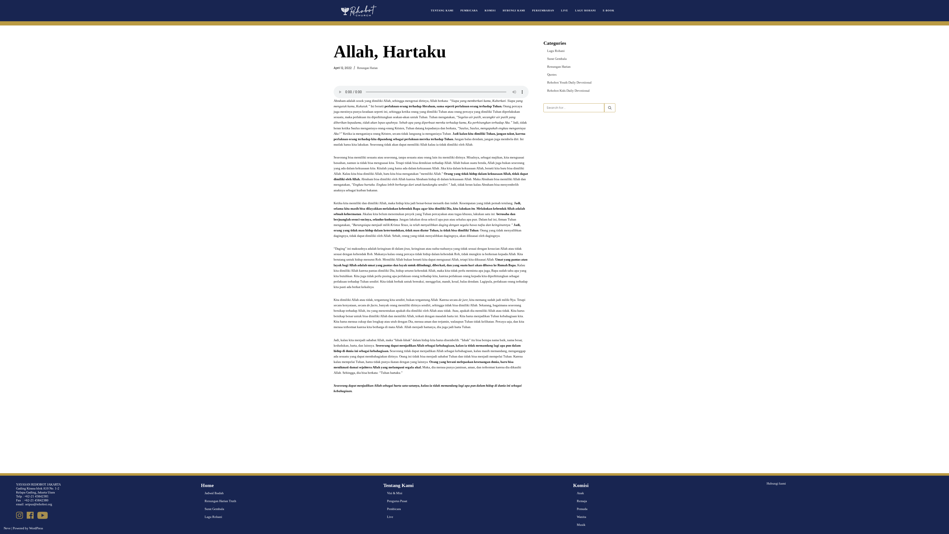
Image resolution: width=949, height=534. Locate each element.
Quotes (552, 74)
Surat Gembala (557, 59)
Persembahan (543, 10)
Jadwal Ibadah (214, 493)
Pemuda (582, 509)
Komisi (490, 10)
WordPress (36, 528)
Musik (581, 525)
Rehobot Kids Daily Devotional (568, 90)
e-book (608, 10)
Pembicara (469, 10)
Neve (7, 528)
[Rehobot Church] (358, 10)
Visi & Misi (394, 493)
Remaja (582, 501)
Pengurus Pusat (397, 501)
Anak (580, 493)
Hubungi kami (776, 483)
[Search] (609, 107)
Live (564, 10)
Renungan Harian (367, 68)
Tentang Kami (442, 10)
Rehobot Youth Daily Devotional (569, 82)
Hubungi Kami (514, 10)
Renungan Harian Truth (220, 501)
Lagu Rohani (585, 10)
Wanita (581, 517)
